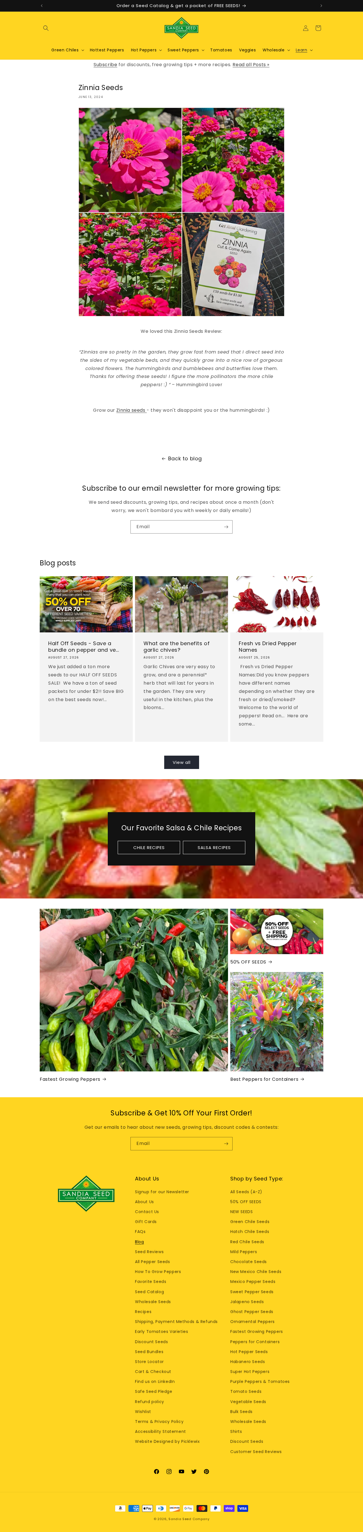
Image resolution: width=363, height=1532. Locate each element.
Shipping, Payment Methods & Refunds (176, 1321)
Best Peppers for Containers (264, 1079)
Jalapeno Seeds (247, 1302)
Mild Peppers (243, 1252)
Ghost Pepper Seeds (251, 1311)
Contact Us (147, 1212)
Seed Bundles (149, 1352)
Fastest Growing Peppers (70, 1079)
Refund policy (149, 1401)
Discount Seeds (151, 1342)
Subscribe (105, 64)
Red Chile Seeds (247, 1242)
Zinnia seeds (131, 410)
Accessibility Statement (160, 1431)
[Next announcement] (321, 5)
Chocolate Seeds (248, 1262)
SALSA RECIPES (214, 847)
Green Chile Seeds (249, 1221)
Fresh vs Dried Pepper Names (268, 646)
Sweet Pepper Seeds (252, 1292)
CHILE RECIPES (149, 847)
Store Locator (149, 1361)
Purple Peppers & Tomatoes (260, 1381)
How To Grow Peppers (158, 1271)
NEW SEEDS (241, 1212)
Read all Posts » (251, 64)
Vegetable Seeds (248, 1401)
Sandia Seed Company (188, 1519)
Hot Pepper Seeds (249, 1352)
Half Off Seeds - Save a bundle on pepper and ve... (83, 646)
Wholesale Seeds (153, 1302)
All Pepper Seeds (152, 1262)
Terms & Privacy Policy (159, 1421)
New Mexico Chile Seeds (255, 1271)
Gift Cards (146, 1221)
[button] (46, 28)
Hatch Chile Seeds (249, 1231)
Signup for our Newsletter (162, 1192)
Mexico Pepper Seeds (252, 1281)
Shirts (236, 1431)
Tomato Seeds (245, 1391)
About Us (144, 1202)
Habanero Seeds (247, 1361)
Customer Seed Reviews (256, 1451)
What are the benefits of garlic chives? (176, 646)
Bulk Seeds (241, 1411)
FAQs (140, 1231)
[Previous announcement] (41, 5)
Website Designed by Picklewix (167, 1441)
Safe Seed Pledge (153, 1391)
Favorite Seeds (150, 1281)
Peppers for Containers (255, 1342)
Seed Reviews (149, 1252)
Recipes (143, 1311)
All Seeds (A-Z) (246, 1192)
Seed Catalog (149, 1292)
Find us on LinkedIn (155, 1381)
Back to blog (185, 458)
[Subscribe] (226, 527)
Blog (139, 1242)
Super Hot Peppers (249, 1371)
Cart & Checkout (153, 1371)
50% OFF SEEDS (248, 962)
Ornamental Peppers (252, 1321)
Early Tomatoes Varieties (161, 1331)
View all (182, 762)
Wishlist (143, 1411)
